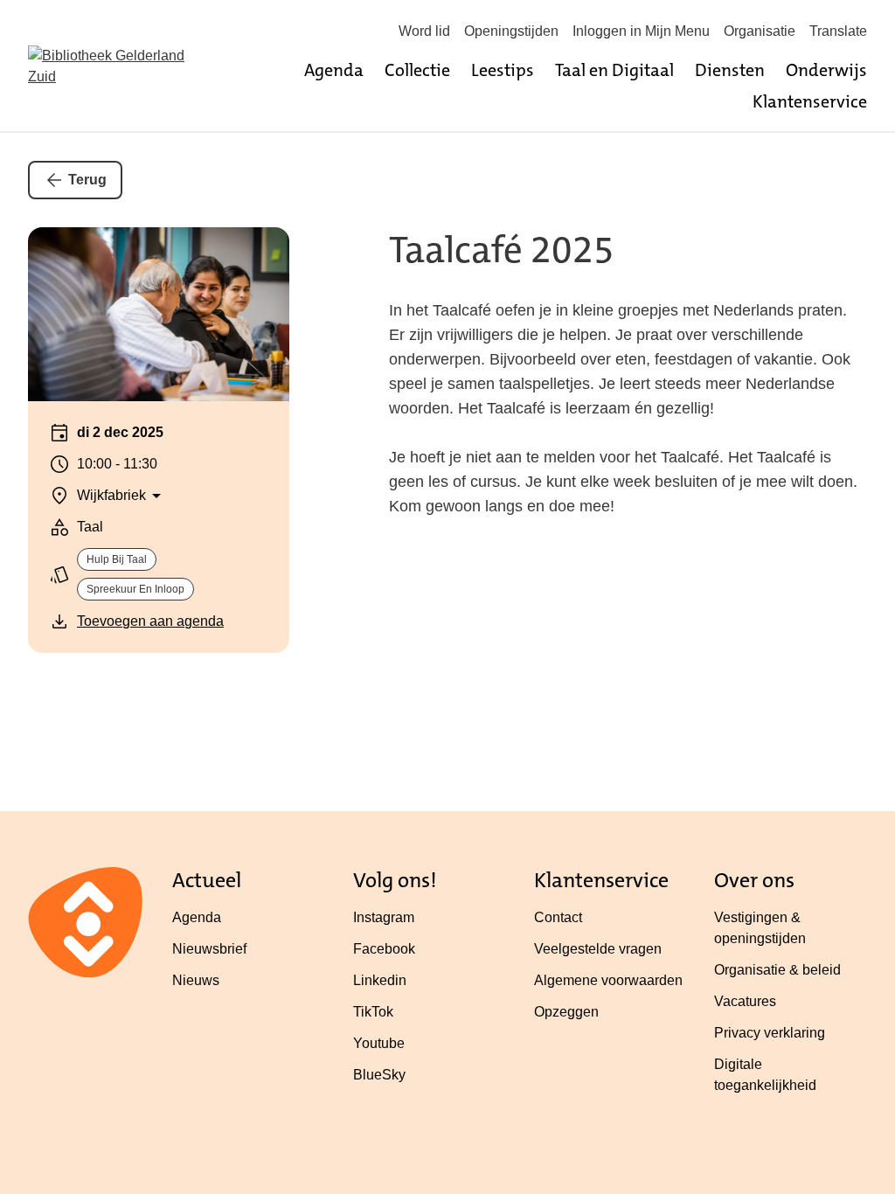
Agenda (334, 69)
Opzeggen (566, 1011)
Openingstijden (511, 31)
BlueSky (379, 1074)
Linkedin (379, 980)
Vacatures (745, 1001)
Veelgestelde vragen (598, 948)
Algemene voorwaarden (608, 980)
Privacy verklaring (769, 1032)
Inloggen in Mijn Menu (641, 31)
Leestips (502, 69)
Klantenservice (810, 101)
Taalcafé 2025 (501, 250)
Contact (558, 917)
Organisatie (759, 31)
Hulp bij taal (117, 559)
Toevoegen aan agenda (150, 621)
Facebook (384, 948)
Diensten (730, 69)
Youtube (379, 1043)
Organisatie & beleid (777, 969)
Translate (838, 31)
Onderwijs (826, 69)
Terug (87, 179)
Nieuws (195, 980)
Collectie (417, 69)
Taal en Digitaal (614, 69)
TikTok (373, 1011)
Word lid (424, 31)
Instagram (383, 917)
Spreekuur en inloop (135, 589)
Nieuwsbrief (209, 948)
